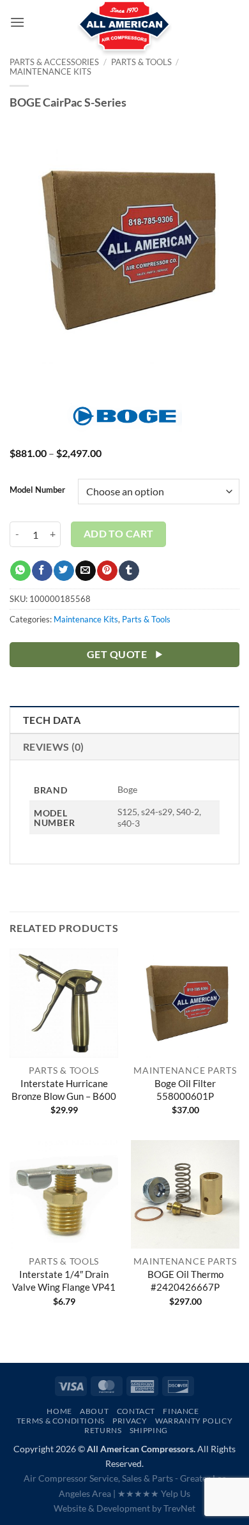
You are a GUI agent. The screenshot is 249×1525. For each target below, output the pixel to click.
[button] (17, 22)
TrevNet (179, 1508)
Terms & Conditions (61, 1420)
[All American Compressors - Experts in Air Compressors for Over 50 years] (124, 32)
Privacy (129, 1420)
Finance (181, 1411)
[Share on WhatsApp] (20, 570)
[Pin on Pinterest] (107, 570)
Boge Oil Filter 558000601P (185, 1090)
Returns (102, 1430)
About (94, 1411)
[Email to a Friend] (85, 570)
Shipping (149, 1430)
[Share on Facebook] (42, 570)
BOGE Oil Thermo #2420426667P (185, 1280)
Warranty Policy (193, 1420)
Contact (136, 1411)
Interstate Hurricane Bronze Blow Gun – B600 (63, 1090)
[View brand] (124, 423)
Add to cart (119, 533)
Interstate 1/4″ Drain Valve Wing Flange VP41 (64, 1280)
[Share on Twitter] (63, 570)
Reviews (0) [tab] (53, 746)
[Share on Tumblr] (129, 570)
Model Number (37, 490)
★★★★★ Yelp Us (153, 1493)
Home (59, 1411)
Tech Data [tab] (51, 720)
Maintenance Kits (50, 71)
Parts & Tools (146, 619)
